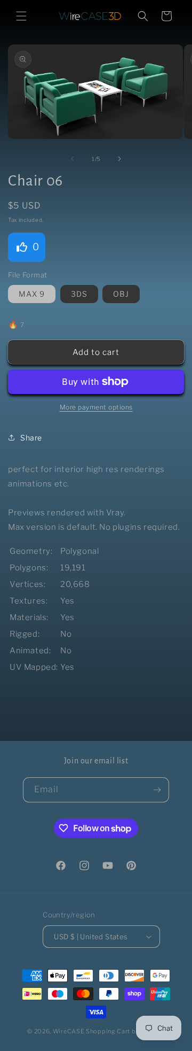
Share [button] (31, 437)
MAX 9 (32, 293)
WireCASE (69, 1031)
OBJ (121, 293)
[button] (21, 16)
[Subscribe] (157, 789)
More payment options (96, 407)
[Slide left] (72, 159)
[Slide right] (119, 159)
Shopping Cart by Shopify (125, 1031)
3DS (79, 293)
